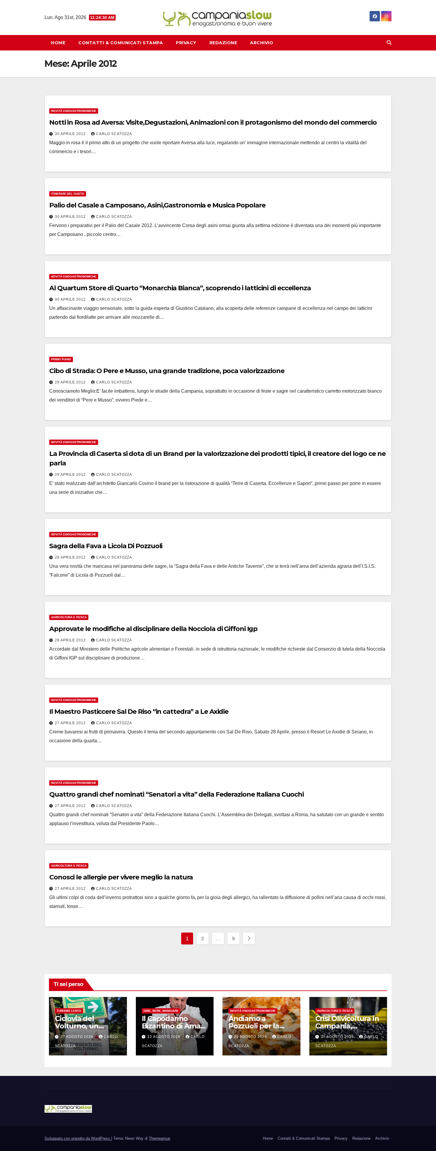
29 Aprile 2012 (71, 382)
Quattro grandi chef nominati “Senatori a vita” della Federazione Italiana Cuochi (176, 794)
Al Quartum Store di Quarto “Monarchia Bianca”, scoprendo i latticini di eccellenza (180, 288)
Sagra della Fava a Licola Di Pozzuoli (105, 546)
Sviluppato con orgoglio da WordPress (77, 1138)
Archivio (261, 42)
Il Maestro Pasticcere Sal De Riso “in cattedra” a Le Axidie (138, 712)
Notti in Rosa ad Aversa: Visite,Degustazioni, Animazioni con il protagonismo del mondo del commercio (213, 122)
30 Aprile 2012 (71, 134)
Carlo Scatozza (114, 134)
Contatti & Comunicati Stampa (120, 42)
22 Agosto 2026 (164, 1037)
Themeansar (159, 1138)
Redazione (223, 42)
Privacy (186, 42)
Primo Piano (61, 359)
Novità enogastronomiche (73, 110)
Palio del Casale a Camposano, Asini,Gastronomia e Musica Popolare (157, 205)
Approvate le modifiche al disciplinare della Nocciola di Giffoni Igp (153, 629)
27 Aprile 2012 (71, 723)
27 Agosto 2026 (78, 1037)
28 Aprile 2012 (71, 557)
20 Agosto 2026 (251, 1037)
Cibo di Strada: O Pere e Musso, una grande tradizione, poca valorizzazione (166, 371)
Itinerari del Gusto (67, 193)
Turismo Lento (69, 1010)
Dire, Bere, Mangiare (161, 1010)
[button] (389, 42)
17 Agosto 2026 (338, 1037)
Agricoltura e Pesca (69, 617)
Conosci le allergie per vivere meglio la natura (121, 877)
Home (58, 42)
